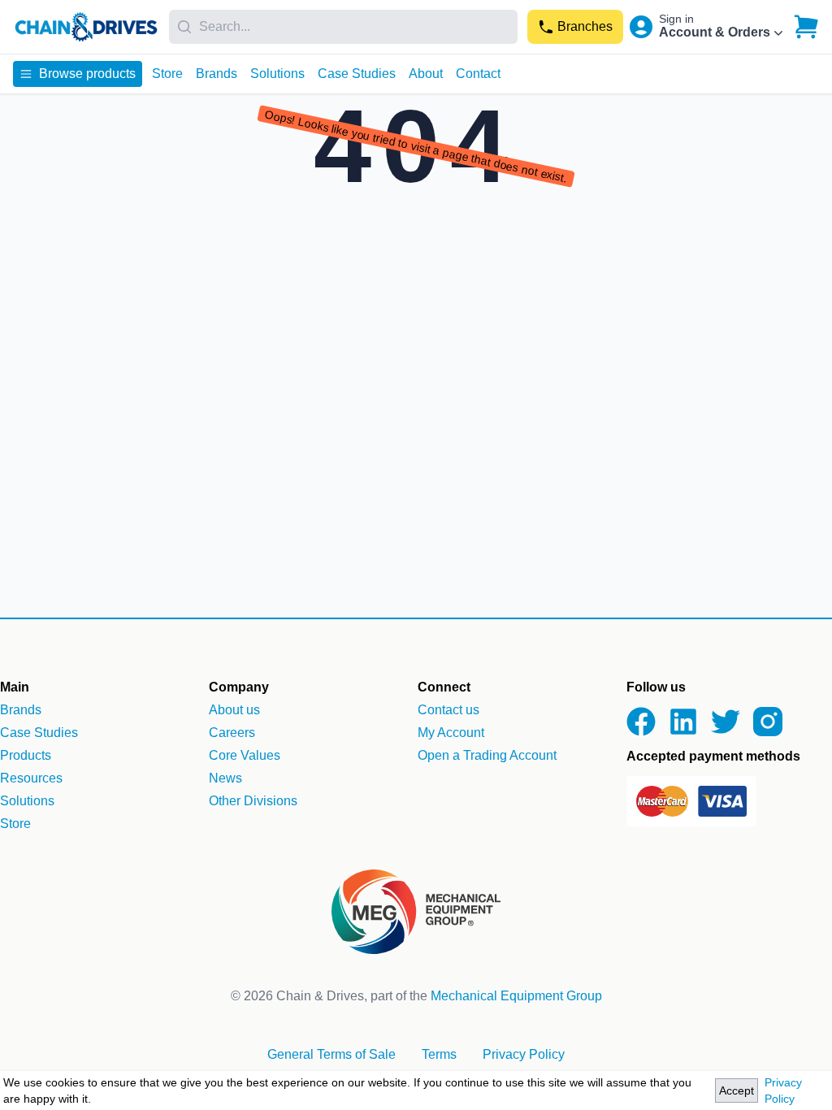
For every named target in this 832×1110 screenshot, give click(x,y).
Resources (31, 778)
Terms (439, 1054)
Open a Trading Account (487, 755)
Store (167, 73)
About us (234, 710)
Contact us (448, 710)
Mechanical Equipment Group (516, 996)
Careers (232, 732)
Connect (444, 687)
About (426, 73)
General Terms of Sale (331, 1054)
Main (14, 687)
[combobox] (343, 27)
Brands (216, 73)
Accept (736, 1090)
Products (25, 755)
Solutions (277, 73)
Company (239, 687)
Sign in (676, 18)
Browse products (87, 73)
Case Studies (357, 73)
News (225, 778)
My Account (451, 732)
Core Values (244, 755)
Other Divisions (253, 801)
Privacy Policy (783, 1090)
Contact (478, 73)
